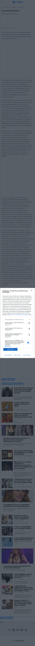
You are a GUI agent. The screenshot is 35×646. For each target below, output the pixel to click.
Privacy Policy (26, 355)
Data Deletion (8, 355)
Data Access (17, 355)
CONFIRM (10, 349)
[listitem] (17, 319)
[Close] (31, 291)
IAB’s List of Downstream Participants (19, 314)
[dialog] (17, 323)
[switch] (28, 323)
